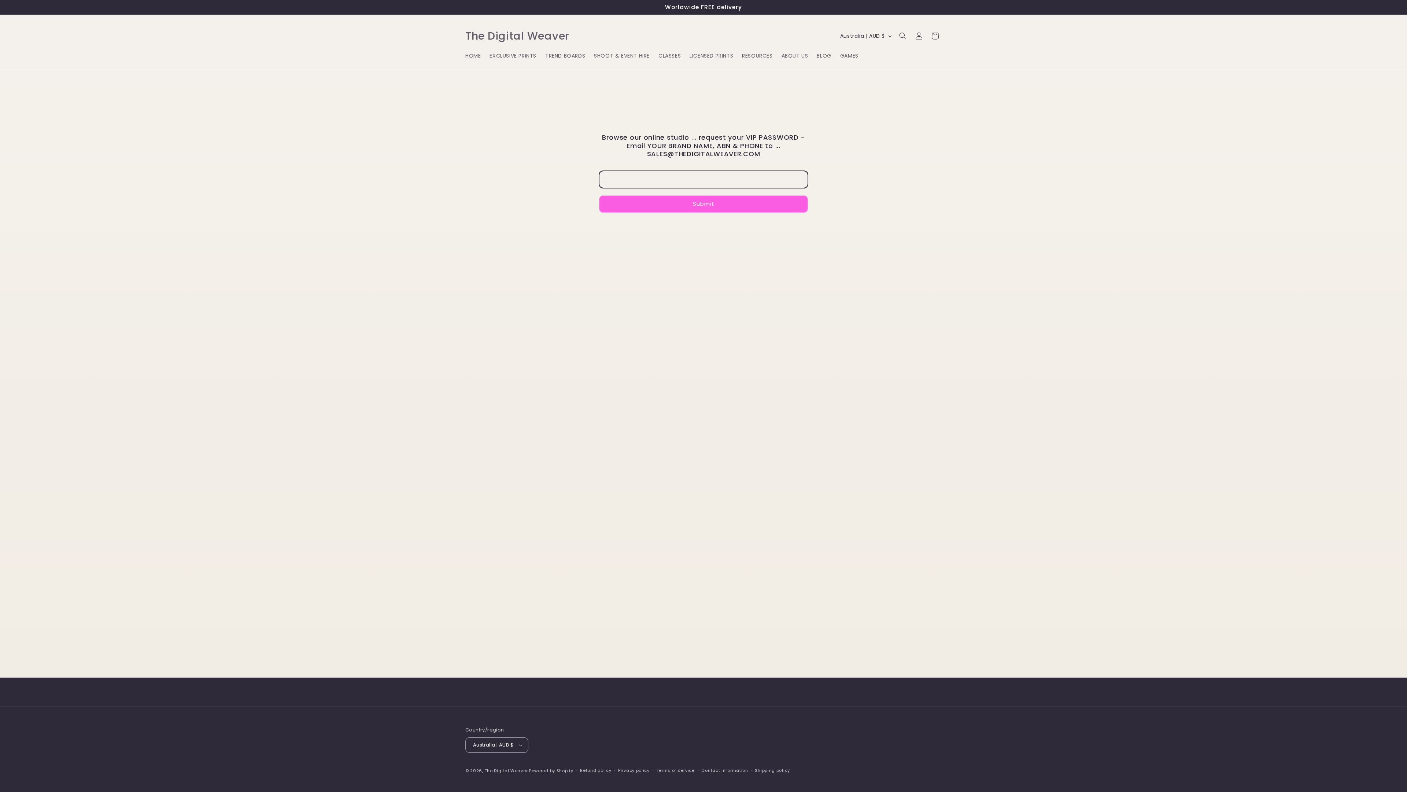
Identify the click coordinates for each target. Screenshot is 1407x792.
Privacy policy (634, 770)
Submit (703, 204)
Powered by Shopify (551, 771)
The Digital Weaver (506, 771)
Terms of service (676, 770)
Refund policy (595, 770)
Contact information (724, 770)
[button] (903, 36)
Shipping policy (772, 770)
